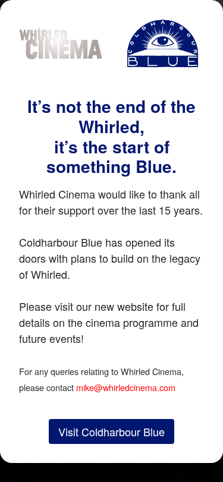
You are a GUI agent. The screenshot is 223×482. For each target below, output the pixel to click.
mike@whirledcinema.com (125, 387)
